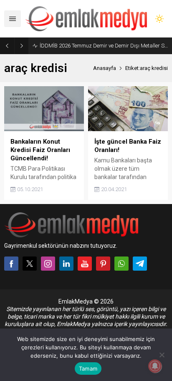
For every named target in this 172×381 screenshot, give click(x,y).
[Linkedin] (66, 263)
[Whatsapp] (121, 263)
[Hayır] (161, 355)
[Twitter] (30, 263)
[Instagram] (48, 263)
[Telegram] (140, 263)
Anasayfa (104, 68)
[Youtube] (85, 263)
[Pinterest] (103, 263)
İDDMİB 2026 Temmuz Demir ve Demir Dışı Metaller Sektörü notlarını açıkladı (104, 45)
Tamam (88, 368)
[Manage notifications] (155, 366)
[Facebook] (11, 263)
